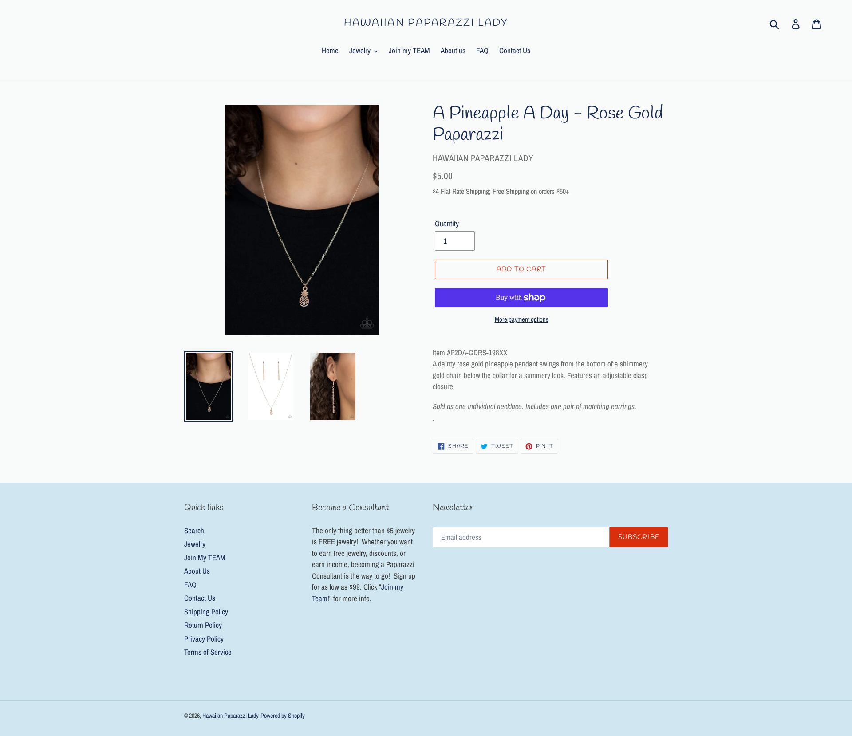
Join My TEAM (204, 557)
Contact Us (199, 598)
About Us (197, 571)
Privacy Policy (204, 639)
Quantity (447, 223)
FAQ (190, 584)
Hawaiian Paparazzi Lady (426, 23)
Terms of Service (208, 652)
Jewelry (194, 544)
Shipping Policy (206, 611)
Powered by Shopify (282, 716)
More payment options (521, 319)
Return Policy (203, 625)
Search (194, 530)
